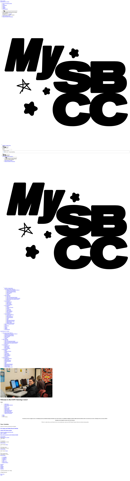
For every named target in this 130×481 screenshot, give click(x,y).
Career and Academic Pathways (7, 332)
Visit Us (11, 156)
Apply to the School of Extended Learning (13, 298)
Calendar (3, 7)
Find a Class (8, 300)
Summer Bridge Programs (8, 412)
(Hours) (6, 444)
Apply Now (8, 296)
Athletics (3, 8)
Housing (7, 308)
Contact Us (8, 156)
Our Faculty (8, 293)
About (3, 4)
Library (3, 6)
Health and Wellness (9, 316)
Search (3, 148)
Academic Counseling (10, 314)
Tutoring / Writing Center (8, 366)
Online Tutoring (7, 409)
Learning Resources (9, 317)
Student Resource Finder (10, 321)
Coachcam (8, 312)
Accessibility (4, 457)
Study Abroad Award (7, 411)
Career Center (8, 315)
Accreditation (4, 5)
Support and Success (7, 313)
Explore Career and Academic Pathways (12, 299)
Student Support (9, 322)
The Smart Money (9, 304)
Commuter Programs (9, 307)
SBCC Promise (8, 303)
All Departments (7, 329)
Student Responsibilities (8, 410)
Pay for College (4, 344)
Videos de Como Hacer (8, 413)
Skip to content (2, 0)
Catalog (7, 294)
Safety (7, 319)
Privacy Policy (4, 461)
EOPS (3, 415)
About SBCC (4, 156)
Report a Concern (5, 462)
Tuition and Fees (9, 301)
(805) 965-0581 (2, 442)
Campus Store (8, 310)
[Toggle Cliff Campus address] (0, 439)
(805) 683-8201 (2, 449)
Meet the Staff (6, 408)
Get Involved (8, 309)
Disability (4, 458)
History (5, 406)
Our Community (7, 305)
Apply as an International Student (11, 297)
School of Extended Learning (7, 3)
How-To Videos (7, 407)
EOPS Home (6, 404)
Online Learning (9, 292)
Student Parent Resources (10, 320)
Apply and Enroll (7, 295)
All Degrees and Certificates (11, 290)
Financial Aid (8, 302)
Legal (3, 460)
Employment (4, 459)
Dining (7, 306)
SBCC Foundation (9, 311)
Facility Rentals (6, 355)
